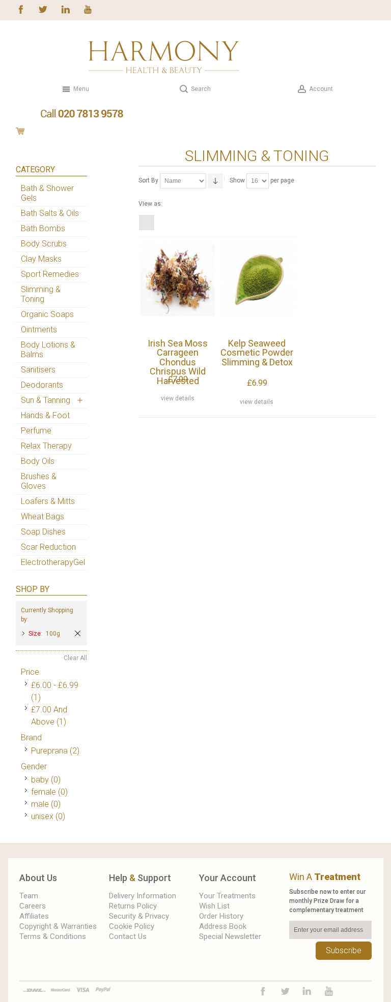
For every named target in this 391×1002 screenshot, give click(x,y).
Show (237, 180)
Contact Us (128, 936)
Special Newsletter (230, 936)
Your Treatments (227, 895)
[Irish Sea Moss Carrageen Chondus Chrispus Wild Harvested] (178, 289)
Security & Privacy (139, 916)
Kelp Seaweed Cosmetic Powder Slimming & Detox (256, 352)
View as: (150, 203)
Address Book (222, 926)
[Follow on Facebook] (21, 8)
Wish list (214, 906)
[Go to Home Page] (19, 143)
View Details (177, 398)
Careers (32, 906)
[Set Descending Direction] (215, 181)
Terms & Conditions (52, 936)
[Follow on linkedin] (65, 8)
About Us (38, 877)
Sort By (148, 180)
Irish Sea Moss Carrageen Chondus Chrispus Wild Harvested (178, 362)
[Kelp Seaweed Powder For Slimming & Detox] (257, 289)
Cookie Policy (131, 926)
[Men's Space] (50, 143)
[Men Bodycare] (65, 143)
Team (28, 895)
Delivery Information (142, 895)
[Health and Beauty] (164, 57)
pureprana (49, 751)
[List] (159, 222)
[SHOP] (35, 143)
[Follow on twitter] (43, 8)
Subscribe (343, 950)
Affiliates (34, 916)
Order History (221, 916)
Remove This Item (77, 633)
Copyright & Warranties (58, 926)
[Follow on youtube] (87, 8)
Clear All (75, 658)
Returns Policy (133, 906)
